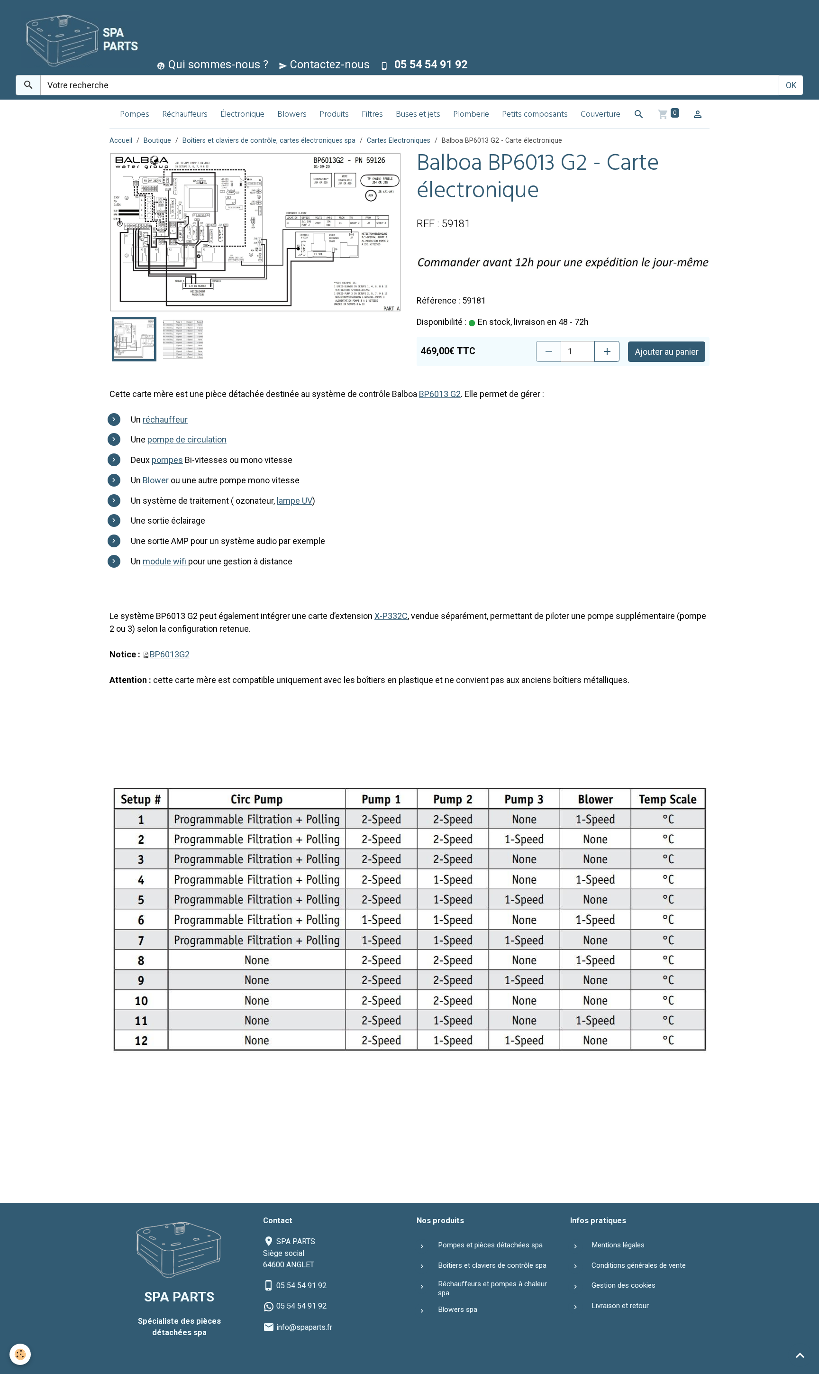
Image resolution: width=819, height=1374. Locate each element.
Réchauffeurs (185, 115)
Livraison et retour (620, 1305)
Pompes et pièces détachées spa (490, 1245)
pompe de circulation (187, 439)
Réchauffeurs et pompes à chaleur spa (492, 1288)
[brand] (78, 39)
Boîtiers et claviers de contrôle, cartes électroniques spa (268, 141)
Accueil (120, 141)
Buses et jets (418, 115)
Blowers (292, 115)
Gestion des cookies (623, 1285)
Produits (334, 115)
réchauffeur (165, 419)
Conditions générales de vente (639, 1265)
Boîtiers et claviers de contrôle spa (492, 1265)
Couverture (600, 115)
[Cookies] (20, 1354)
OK (791, 85)
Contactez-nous (328, 64)
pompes (167, 460)
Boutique (157, 141)
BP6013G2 (170, 654)
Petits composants (535, 115)
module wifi (165, 561)
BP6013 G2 (440, 394)
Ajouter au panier (667, 352)
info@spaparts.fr (304, 1327)
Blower (156, 480)
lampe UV (294, 501)
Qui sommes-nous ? (216, 64)
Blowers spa (457, 1309)
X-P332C (391, 616)
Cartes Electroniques (398, 141)
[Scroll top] (800, 1355)
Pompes (134, 115)
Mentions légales (618, 1245)
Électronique (242, 115)
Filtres (372, 115)
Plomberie (471, 115)
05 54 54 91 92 (301, 1285)
